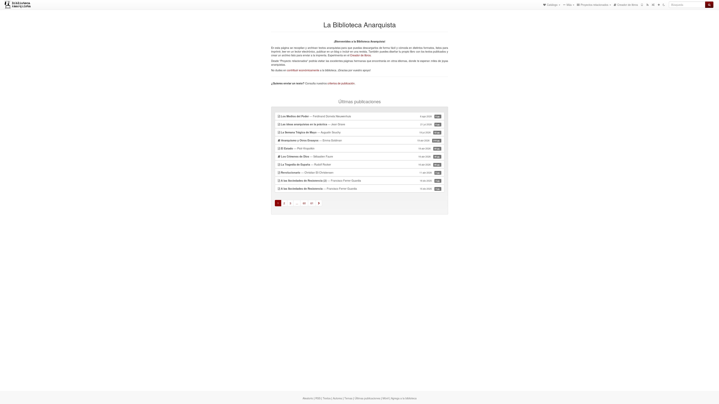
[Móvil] (642, 4)
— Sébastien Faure (360, 156)
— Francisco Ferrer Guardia (360, 180)
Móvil (386, 398)
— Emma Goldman (360, 140)
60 (304, 203)
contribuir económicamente (303, 70)
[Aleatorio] (653, 4)
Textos (327, 398)
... (297, 203)
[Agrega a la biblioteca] (659, 4)
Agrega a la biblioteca (404, 398)
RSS (318, 398)
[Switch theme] (664, 4)
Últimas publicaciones (367, 398)
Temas (348, 398)
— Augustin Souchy (360, 132)
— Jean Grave (360, 124)
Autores (337, 398)
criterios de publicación (341, 83)
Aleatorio (308, 398)
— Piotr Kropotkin (360, 148)
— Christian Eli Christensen (360, 172)
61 (311, 203)
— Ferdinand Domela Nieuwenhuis (360, 116)
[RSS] (647, 4)
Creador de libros (360, 55)
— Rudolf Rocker (360, 164)
